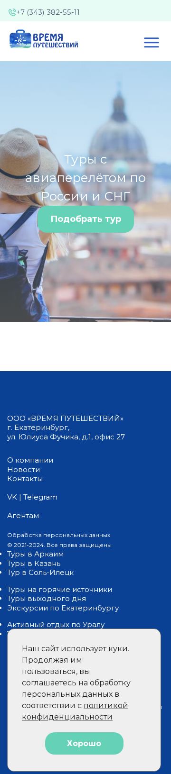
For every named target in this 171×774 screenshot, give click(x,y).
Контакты (25, 478)
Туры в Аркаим (35, 553)
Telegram (40, 496)
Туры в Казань (33, 563)
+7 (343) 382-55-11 (48, 12)
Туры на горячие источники (59, 589)
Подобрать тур (85, 219)
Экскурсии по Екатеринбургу (63, 607)
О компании (30, 459)
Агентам (23, 515)
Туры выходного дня (46, 598)
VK (12, 496)
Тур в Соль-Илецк (40, 572)
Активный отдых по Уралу (55, 624)
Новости (23, 469)
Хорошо (84, 743)
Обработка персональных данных (58, 534)
